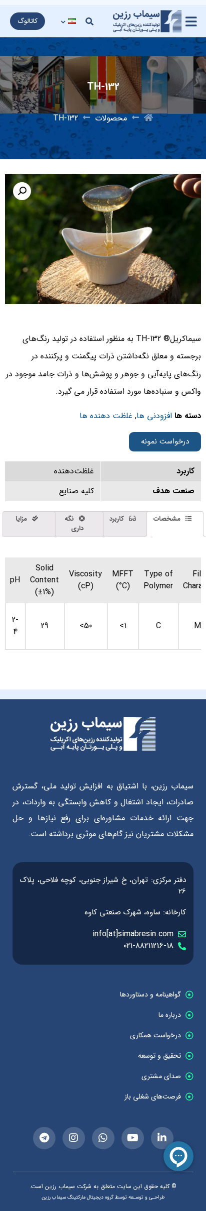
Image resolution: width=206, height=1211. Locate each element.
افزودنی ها (154, 416)
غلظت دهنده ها (106, 416)
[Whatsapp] (103, 1138)
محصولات (111, 118)
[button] (90, 21)
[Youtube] (133, 1138)
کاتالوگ (28, 21)
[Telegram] (44, 1138)
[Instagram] (73, 1138)
